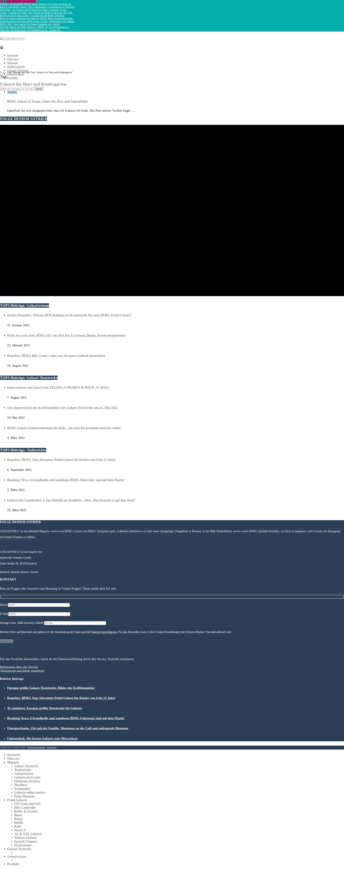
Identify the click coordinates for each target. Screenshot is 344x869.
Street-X (20, 830)
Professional (22, 845)
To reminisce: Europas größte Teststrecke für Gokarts (44, 708)
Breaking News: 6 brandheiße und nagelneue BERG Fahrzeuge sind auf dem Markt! (66, 480)
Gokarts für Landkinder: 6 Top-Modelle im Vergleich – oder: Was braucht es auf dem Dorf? (71, 500)
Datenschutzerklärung (104, 632)
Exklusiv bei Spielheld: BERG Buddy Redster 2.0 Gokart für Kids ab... (36, 4)
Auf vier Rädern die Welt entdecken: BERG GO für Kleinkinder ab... (35, 27)
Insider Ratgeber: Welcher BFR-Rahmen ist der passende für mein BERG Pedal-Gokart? (69, 315)
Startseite (12, 55)
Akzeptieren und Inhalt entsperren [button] (22, 670)
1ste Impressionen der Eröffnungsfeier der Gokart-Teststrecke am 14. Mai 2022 (62, 407)
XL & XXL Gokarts (28, 833)
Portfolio (12, 77)
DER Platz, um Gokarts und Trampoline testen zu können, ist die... (34, 10)
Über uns (12, 59)
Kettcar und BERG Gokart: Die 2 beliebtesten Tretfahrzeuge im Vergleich (37, 7)
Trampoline (22, 788)
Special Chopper (25, 841)
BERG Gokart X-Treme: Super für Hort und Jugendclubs (47, 101)
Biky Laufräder (25, 807)
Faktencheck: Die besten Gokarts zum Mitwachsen (42, 738)
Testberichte (22, 769)
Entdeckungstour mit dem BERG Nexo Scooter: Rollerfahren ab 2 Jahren (37, 21)
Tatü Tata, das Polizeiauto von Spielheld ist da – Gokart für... (31, 30)
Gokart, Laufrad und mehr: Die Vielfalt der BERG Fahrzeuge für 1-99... (37, 12)
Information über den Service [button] (19, 667)
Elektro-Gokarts (25, 837)
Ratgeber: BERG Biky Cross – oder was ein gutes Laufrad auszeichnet (56, 355)
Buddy (18, 822)
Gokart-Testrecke (17, 70)
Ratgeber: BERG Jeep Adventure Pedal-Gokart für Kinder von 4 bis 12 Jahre (61, 459)
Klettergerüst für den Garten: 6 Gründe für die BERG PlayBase (32, 15)
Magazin (12, 62)
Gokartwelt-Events (27, 777)
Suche (38, 89)
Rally (18, 826)
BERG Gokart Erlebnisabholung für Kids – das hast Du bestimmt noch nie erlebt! (64, 428)
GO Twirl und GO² (27, 803)
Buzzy (18, 815)
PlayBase (20, 784)
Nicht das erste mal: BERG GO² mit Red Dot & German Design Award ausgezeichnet (66, 335)
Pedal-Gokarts (16, 66)
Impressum (51, 747)
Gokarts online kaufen (29, 792)
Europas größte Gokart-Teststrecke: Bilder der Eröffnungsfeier (51, 688)
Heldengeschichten (27, 781)
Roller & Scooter (26, 811)
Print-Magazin (24, 796)
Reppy (18, 818)
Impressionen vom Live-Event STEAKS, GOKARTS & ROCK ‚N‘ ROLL (58, 387)
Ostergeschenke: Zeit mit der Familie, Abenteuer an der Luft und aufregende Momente (67, 728)
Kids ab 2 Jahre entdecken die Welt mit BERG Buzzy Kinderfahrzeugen (36, 18)
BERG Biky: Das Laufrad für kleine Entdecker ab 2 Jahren (30, 24)
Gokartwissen (15, 74)
